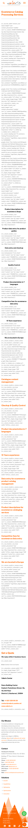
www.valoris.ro (7, 706)
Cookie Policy (6, 820)
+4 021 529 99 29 (11, 701)
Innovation (6, 794)
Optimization (7, 790)
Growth (5, 780)
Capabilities (6, 784)
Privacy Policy (6, 822)
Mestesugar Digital (12, 813)
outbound (16, 738)
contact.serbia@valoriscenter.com (14, 772)
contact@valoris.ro (11, 764)
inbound (8, 738)
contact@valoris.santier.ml (11, 703)
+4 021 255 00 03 (9, 762)
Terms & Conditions (8, 818)
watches (22, 742)
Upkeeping (6, 787)
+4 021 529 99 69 (13, 768)
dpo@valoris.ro (13, 766)
